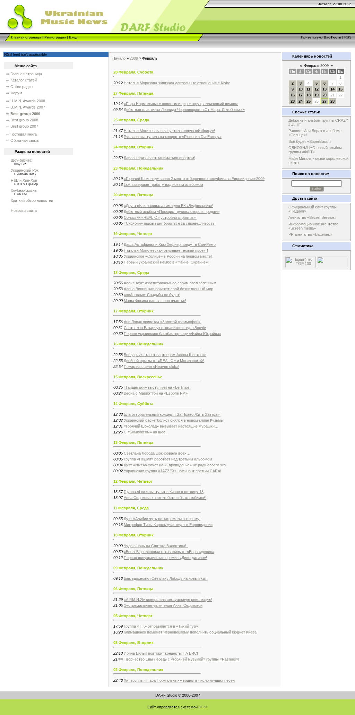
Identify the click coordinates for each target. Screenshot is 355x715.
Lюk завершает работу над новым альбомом (163, 184)
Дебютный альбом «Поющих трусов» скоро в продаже (171, 211)
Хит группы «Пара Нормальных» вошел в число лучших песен (179, 680)
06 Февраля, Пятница (133, 589)
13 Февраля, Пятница (133, 442)
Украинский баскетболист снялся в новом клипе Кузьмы (174, 420)
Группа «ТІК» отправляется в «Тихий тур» (161, 626)
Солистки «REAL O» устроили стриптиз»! (160, 217)
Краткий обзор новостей (32, 200)
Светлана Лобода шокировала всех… (157, 453)
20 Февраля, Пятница (133, 195)
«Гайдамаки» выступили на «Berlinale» (157, 387)
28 (332, 101)
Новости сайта (24, 210)
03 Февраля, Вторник (133, 642)
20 (324, 95)
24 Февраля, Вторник (133, 147)
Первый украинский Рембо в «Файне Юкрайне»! (166, 262)
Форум (16, 93)
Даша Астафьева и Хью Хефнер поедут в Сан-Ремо (170, 244)
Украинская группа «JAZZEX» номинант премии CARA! (172, 471)
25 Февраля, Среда (131, 120)
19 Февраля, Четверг (133, 234)
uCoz (203, 707)
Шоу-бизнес (21, 160)
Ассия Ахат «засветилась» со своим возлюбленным (170, 283)
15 (340, 89)
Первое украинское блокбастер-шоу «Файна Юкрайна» (172, 333)
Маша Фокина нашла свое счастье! (155, 301)
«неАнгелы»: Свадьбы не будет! (152, 295)
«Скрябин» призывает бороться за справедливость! (170, 223)
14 (332, 89)
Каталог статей (23, 80)
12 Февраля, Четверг (133, 481)
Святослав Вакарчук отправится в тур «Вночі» (165, 328)
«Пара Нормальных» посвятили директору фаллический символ (181, 104)
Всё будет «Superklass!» (309, 141)
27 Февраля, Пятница (133, 93)
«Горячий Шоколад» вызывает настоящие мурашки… (171, 426)
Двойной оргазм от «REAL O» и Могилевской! (164, 361)
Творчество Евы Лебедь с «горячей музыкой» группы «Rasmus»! (181, 659)
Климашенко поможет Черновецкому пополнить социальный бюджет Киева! (191, 632)
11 (308, 89)
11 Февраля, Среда (131, 508)
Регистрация (55, 37)
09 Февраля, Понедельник (138, 568)
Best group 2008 (24, 120)
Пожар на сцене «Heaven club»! (151, 366)
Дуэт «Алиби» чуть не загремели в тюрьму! (162, 519)
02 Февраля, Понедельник (138, 669)
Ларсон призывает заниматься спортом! (159, 158)
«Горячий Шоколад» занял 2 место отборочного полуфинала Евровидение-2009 (194, 178)
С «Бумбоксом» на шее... (146, 432)
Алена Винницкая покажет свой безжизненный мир (168, 289)
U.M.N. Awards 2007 (27, 107)
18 (308, 95)
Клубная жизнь (24, 190)
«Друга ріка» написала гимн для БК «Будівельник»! (168, 206)
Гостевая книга (23, 134)
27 (324, 101)
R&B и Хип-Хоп (24, 180)
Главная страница (26, 37)
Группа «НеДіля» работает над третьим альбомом (168, 459)
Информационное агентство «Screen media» (313, 226)
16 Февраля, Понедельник (138, 344)
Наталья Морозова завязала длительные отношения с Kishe (177, 83)
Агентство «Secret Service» (312, 217)
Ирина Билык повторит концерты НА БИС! (161, 653)
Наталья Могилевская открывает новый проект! (166, 250)
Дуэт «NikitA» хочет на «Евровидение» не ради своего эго (175, 465)
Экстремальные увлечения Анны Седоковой (163, 605)
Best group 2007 (24, 126)
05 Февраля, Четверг (133, 616)
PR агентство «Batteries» (310, 234)
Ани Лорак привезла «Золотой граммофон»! (162, 322)
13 (324, 89)
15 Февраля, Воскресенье (137, 377)
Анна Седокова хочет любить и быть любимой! (165, 498)
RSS (348, 37)
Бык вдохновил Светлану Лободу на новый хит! (166, 578)
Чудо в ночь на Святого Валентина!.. (156, 546)
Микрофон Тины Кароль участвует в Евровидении (168, 525)
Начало (118, 58)
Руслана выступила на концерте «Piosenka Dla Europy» (173, 137)
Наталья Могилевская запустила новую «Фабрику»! (169, 131)
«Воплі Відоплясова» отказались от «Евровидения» (169, 552)
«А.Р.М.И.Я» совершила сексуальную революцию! (168, 599)
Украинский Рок (24, 170)
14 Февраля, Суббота (133, 404)
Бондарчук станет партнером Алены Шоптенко (165, 355)
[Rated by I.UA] (332, 266)
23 (293, 101)
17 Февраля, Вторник (133, 311)
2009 (134, 58)
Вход (73, 37)
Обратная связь (24, 140)
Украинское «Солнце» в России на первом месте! (168, 256)
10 (300, 89)
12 (316, 89)
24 (300, 101)
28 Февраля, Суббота (133, 72)
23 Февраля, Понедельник (138, 168)
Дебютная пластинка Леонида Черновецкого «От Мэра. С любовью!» (184, 109)
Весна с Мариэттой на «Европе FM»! (156, 393)
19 (316, 95)
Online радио (21, 87)
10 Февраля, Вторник (133, 535)
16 (293, 95)
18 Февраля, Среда (131, 272)
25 (308, 101)
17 (300, 95)
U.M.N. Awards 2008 (27, 101)
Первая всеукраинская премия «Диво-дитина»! (165, 557)
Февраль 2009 (316, 65)
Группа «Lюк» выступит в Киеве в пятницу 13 (164, 492)
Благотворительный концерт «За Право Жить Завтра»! (172, 414)
